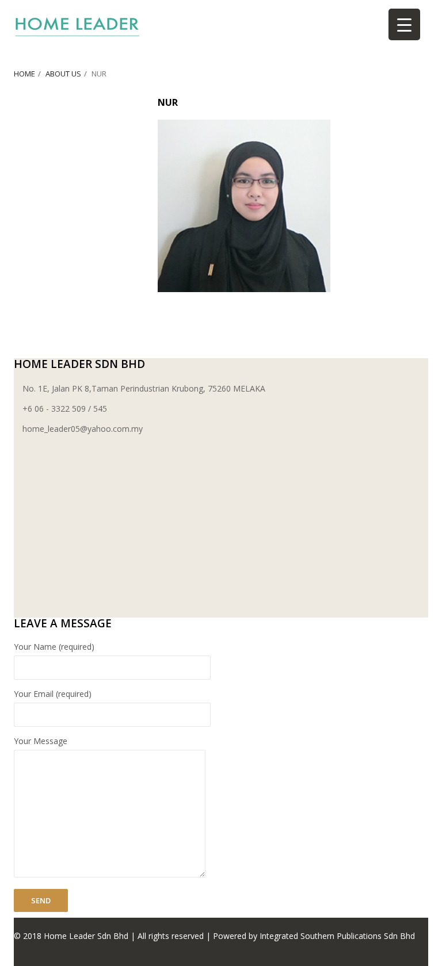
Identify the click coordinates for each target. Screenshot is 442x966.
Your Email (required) (53, 693)
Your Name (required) (54, 646)
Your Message (40, 740)
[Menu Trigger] (404, 24)
